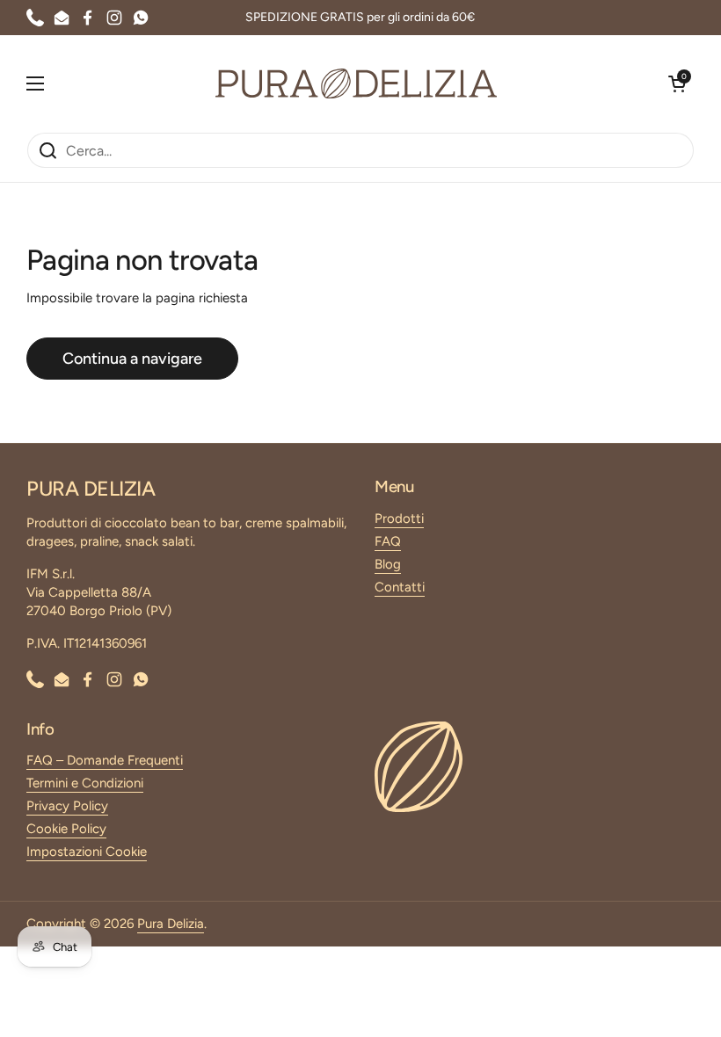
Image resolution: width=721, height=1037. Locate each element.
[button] (677, 83)
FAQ (388, 541)
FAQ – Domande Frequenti (104, 760)
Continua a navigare (132, 358)
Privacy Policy (67, 806)
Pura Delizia (170, 924)
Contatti (400, 587)
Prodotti (399, 518)
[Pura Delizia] (356, 83)
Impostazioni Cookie (86, 851)
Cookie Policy (66, 829)
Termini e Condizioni (84, 783)
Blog (388, 564)
